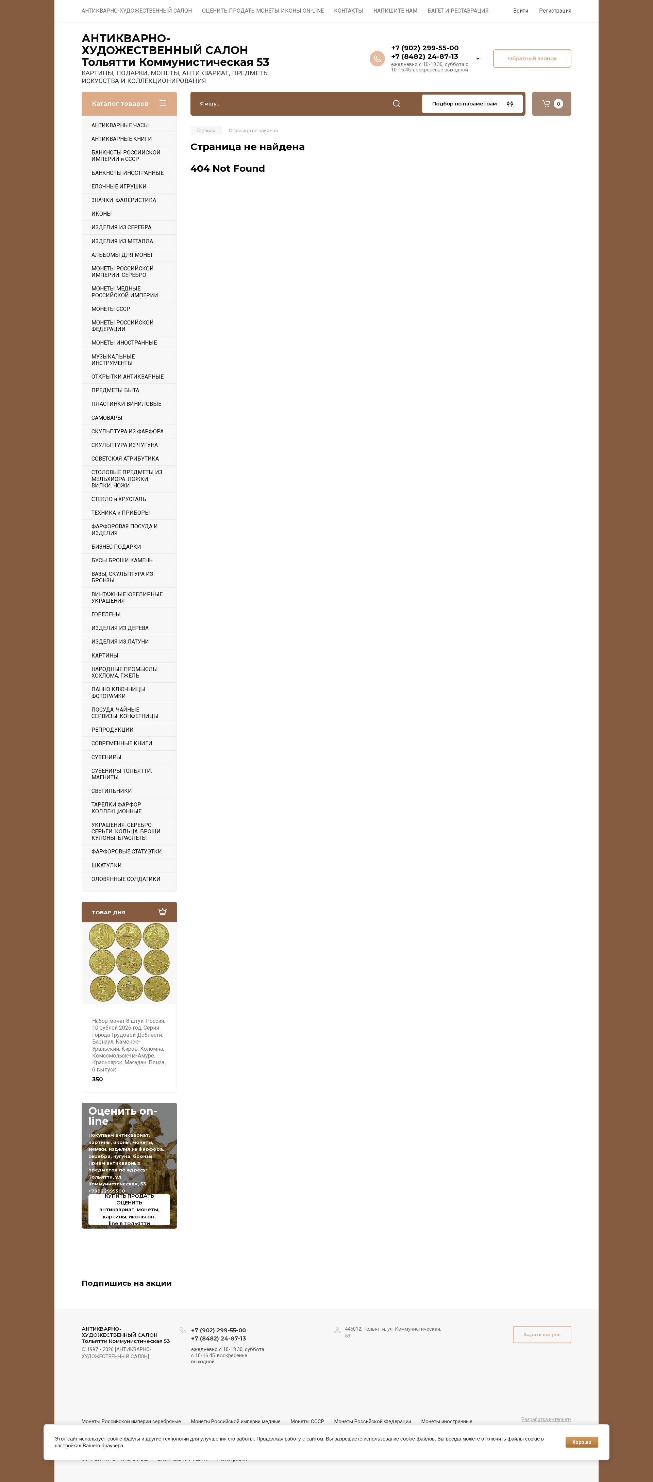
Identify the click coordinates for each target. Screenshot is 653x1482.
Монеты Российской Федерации (372, 1421)
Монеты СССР (307, 1421)
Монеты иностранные (446, 1421)
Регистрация (555, 10)
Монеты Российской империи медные (236, 1421)
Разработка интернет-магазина (546, 1422)
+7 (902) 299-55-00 (425, 48)
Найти (396, 104)
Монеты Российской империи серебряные (131, 1421)
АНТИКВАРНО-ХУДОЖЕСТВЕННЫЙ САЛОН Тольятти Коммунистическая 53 (175, 50)
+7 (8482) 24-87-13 (424, 56)
